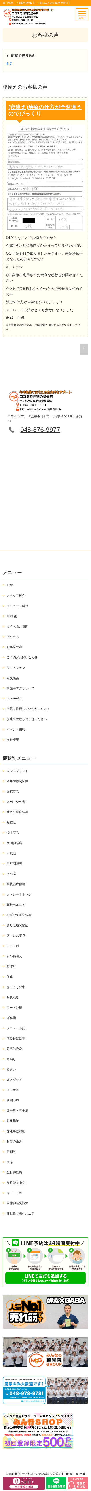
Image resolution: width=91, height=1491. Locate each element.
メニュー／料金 (17, 606)
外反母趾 (13, 1121)
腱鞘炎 (11, 1151)
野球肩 (11, 966)
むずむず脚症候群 (19, 915)
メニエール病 (16, 1028)
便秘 (10, 977)
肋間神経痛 (14, 843)
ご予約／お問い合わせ (22, 657)
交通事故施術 (16, 1131)
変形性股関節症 (17, 925)
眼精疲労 (13, 791)
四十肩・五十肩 (17, 1110)
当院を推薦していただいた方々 (28, 709)
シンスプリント (17, 771)
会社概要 (13, 739)
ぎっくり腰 (14, 1193)
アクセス (13, 636)
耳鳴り (11, 1059)
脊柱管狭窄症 (16, 1182)
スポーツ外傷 (16, 802)
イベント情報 (16, 729)
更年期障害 (14, 863)
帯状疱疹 (13, 997)
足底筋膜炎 (14, 1048)
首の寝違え (14, 956)
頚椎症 (11, 822)
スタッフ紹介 (16, 595)
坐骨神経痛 (14, 1172)
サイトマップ (16, 667)
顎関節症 (13, 1100)
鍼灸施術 (13, 678)
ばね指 (11, 1018)
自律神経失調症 (17, 1203)
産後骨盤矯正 (16, 1038)
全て (9, 63)
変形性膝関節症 (17, 781)
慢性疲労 (13, 832)
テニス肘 (13, 946)
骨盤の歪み (14, 1141)
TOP (10, 585)
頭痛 (10, 1162)
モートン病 (14, 1007)
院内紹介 (13, 616)
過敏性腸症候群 (17, 812)
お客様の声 (14, 647)
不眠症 (11, 853)
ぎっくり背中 (16, 987)
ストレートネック (19, 894)
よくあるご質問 (17, 626)
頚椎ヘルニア (16, 904)
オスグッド (14, 1079)
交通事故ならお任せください (27, 719)
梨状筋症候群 (16, 884)
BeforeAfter (15, 698)
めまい (11, 1069)
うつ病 (11, 874)
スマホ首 (13, 1090)
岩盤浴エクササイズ (20, 688)
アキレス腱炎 (16, 935)
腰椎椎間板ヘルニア (20, 1213)
